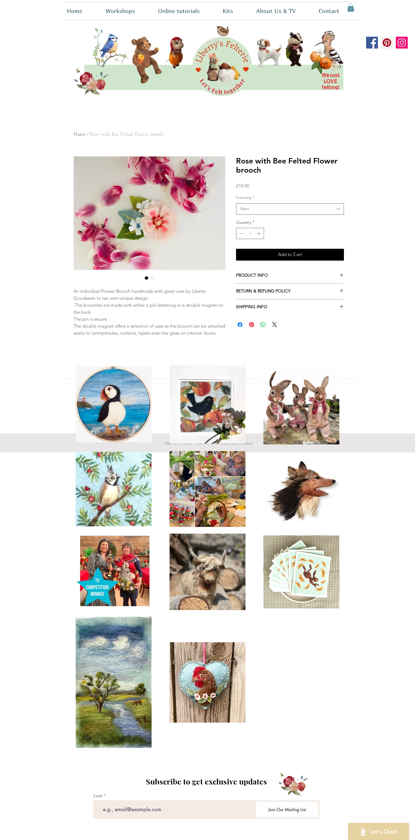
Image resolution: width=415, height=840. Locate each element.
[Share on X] (274, 324)
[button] (235, 11)
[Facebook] (372, 43)
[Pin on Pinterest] (251, 324)
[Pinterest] (387, 43)
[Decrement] (241, 233)
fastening (245, 197)
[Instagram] (402, 43)
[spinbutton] (250, 233)
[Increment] (259, 233)
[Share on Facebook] (240, 324)
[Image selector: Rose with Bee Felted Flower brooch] (146, 278)
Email (98, 796)
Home (79, 134)
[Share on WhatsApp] (263, 324)
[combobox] (290, 209)
